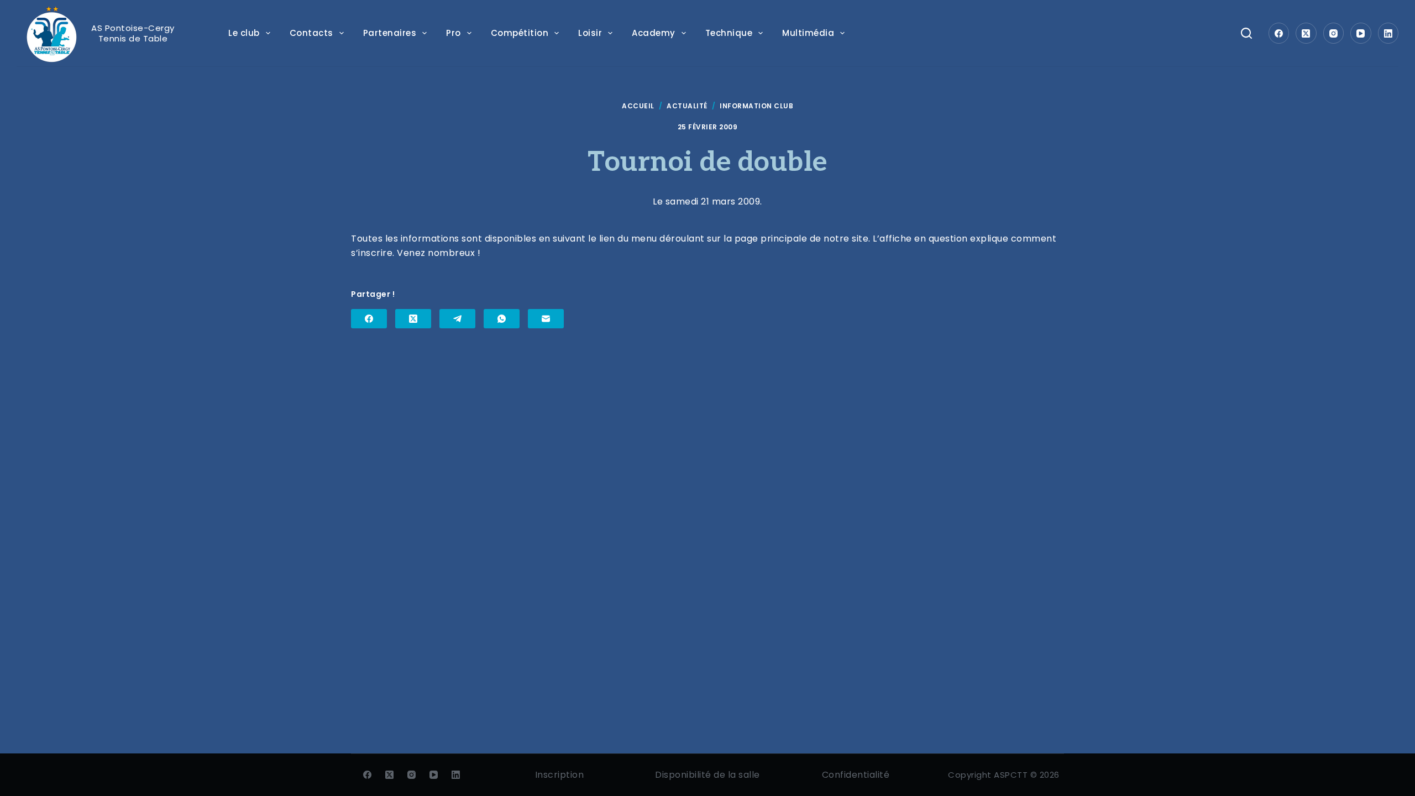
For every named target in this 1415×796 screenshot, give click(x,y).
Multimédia (808, 33)
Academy (653, 33)
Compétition (520, 33)
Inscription (559, 774)
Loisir (590, 33)
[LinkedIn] (1388, 33)
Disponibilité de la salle (707, 774)
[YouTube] (1360, 33)
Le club (244, 33)
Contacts (311, 33)
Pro (453, 33)
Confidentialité (856, 774)
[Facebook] (1279, 33)
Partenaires (390, 33)
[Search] (1246, 33)
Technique (729, 33)
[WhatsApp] (502, 318)
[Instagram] (1333, 33)
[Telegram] (457, 318)
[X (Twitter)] (1306, 33)
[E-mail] (546, 318)
